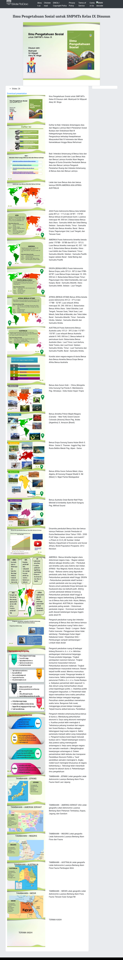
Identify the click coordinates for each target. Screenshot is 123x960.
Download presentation (17, 93)
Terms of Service (82, 4)
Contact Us (92, 4)
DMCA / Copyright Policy (60, 4)
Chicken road (47, 4)
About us (39, 4)
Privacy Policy (72, 4)
